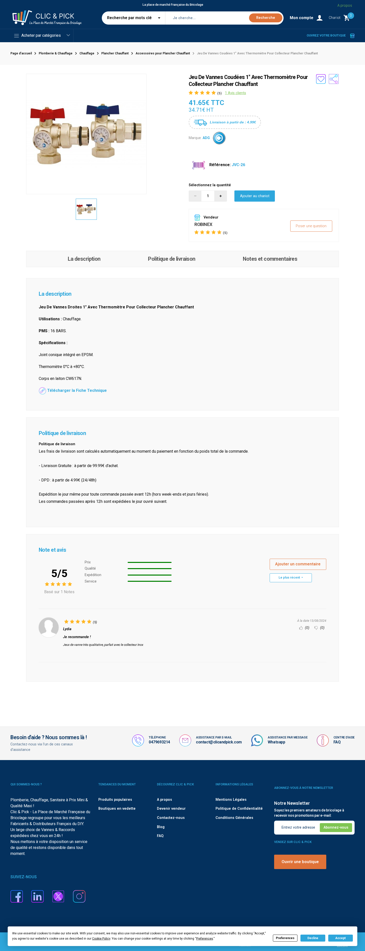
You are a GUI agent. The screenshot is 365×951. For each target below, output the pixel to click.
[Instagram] (79, 896)
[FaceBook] (16, 896)
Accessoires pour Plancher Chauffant (163, 53)
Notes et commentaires (270, 259)
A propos (344, 5)
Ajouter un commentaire (298, 564)
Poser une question (311, 226)
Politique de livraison (171, 259)
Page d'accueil (21, 53)
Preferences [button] (204, 938)
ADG (206, 138)
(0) (306, 628)
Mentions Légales (231, 800)
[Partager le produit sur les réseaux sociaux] (333, 79)
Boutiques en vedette (117, 808)
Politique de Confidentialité (239, 808)
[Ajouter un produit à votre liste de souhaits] (321, 79)
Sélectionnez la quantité (210, 185)
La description (84, 259)
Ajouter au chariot (254, 196)
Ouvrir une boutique (300, 861)
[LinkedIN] (37, 896)
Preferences (285, 938)
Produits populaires (115, 800)
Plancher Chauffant (115, 53)
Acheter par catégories (41, 35)
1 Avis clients (235, 93)
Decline (312, 938)
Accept (340, 938)
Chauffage (86, 53)
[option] (86, 209)
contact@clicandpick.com (219, 742)
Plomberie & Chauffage (56, 53)
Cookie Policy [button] (101, 938)
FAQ (337, 742)
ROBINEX (203, 224)
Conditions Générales (234, 818)
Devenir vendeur (171, 808)
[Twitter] (58, 896)
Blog (161, 827)
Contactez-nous (171, 818)
